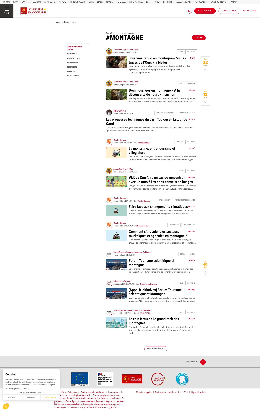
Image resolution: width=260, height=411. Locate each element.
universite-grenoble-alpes (185, 200)
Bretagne (62, 2)
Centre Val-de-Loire (77, 2)
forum (182, 254)
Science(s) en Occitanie (148, 284)
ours (181, 52)
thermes (180, 142)
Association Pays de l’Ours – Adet (125, 49)
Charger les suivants (156, 349)
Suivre (199, 37)
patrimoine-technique (187, 113)
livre (181, 312)
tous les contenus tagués (74, 48)
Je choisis (31, 397)
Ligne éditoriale (198, 392)
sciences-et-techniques (165, 113)
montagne (191, 52)
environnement (164, 200)
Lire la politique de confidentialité (17, 388)
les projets (71, 71)
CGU (186, 392)
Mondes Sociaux (119, 140)
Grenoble (122, 2)
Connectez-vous (229, 11)
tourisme (179, 283)
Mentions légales (144, 392)
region (192, 254)
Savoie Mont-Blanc (218, 2)
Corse (91, 2)
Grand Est (110, 2)
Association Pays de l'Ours (123, 169)
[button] (5, 406)
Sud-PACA (233, 2)
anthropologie (189, 225)
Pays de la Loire (201, 2)
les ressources (73, 76)
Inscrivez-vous (250, 11)
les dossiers (72, 67)
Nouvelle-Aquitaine (183, 2)
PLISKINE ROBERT (119, 111)
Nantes (157, 2)
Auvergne (25, 2)
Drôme (100, 2)
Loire (148, 2)
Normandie (167, 2)
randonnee (190, 84)
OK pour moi (50, 397)
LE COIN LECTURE (144, 313)
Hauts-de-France (136, 2)
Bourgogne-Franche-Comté (44, 2)
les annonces (72, 63)
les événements (73, 58)
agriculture (174, 225)
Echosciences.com (10, 2)
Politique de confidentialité (168, 392)
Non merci (12, 397)
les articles (72, 54)
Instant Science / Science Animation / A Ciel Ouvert (132, 252)
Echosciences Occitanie (122, 281)
